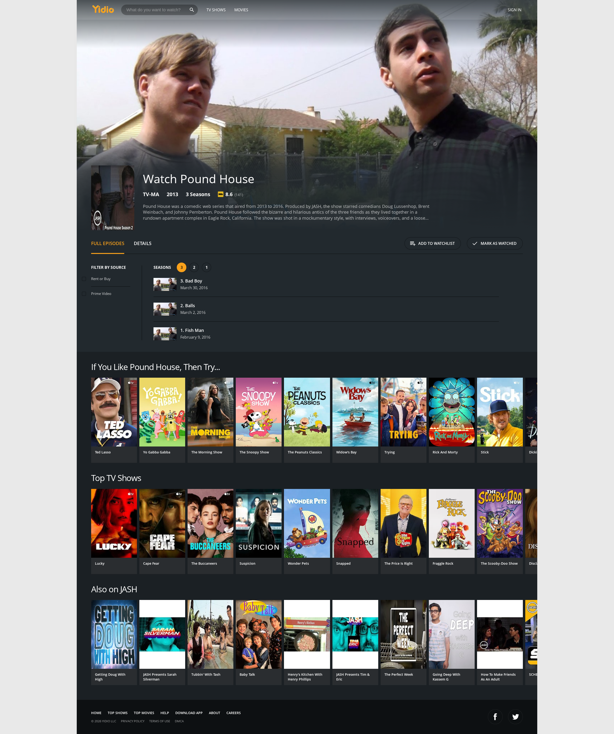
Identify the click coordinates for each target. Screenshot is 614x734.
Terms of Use (159, 721)
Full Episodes (107, 243)
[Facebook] (495, 716)
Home (96, 713)
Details (142, 243)
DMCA (179, 721)
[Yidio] (103, 10)
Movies (241, 9)
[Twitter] (515, 716)
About (214, 713)
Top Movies (144, 713)
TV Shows (216, 9)
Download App (189, 713)
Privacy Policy (132, 721)
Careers (233, 713)
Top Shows (118, 713)
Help (164, 713)
